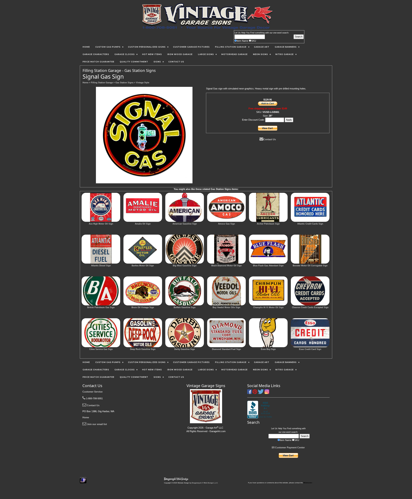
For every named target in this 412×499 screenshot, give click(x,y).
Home (85, 417)
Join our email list (96, 424)
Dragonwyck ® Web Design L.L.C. (205, 483)
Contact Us (269, 139)
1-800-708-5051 (94, 398)
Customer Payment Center (289, 447)
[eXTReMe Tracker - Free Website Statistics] (83, 481)
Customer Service (92, 391)
